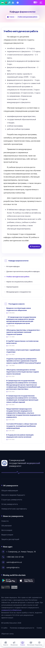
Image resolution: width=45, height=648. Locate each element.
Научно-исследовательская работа (19, 282)
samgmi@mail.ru (12, 567)
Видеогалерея (7, 535)
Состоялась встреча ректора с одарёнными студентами (23, 351)
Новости (5, 521)
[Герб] (6, 2)
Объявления (6, 526)
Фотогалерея (6, 530)
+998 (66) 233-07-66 (15, 557)
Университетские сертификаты (14, 509)
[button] (36, 2)
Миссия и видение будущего (13, 495)
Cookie (39, 628)
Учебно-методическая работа (17, 277)
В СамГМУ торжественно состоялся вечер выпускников (22, 342)
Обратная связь (7, 634)
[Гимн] (9, 2)
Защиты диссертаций (10, 539)
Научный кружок (12, 287)
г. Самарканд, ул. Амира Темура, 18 (21, 552)
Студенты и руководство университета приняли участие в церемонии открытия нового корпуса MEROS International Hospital (23, 361)
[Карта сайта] (13, 2)
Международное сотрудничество (18, 292)
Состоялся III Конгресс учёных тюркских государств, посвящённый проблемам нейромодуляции (21, 426)
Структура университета (11, 500)
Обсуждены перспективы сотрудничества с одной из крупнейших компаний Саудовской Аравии (23, 332)
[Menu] (42, 2)
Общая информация (9, 491)
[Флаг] (2, 2)
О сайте (4, 628)
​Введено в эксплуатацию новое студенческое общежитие (18, 309)
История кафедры (13, 266)
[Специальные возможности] (18, 2)
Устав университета (9, 504)
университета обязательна (11, 610)
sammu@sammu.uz (14, 562)
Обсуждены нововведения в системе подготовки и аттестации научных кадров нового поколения (22, 372)
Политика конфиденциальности (22, 628)
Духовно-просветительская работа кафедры (23, 271)
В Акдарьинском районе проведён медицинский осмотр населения (20, 436)
